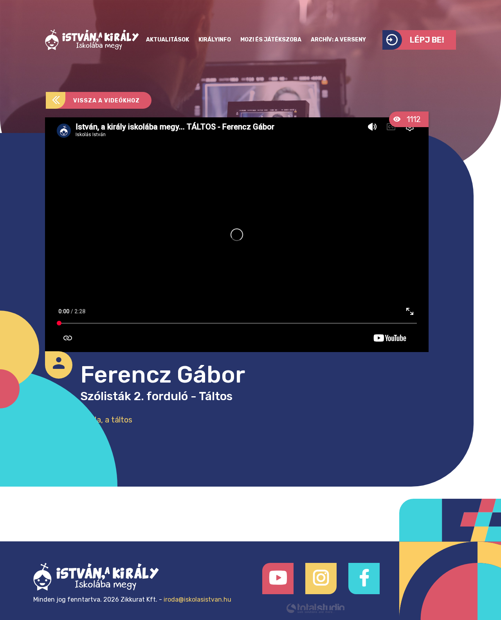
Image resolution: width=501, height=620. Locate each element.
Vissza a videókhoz (106, 100)
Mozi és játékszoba (270, 39)
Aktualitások (167, 39)
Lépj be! (427, 40)
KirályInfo (214, 39)
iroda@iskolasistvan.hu (197, 599)
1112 (413, 119)
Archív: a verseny (338, 39)
